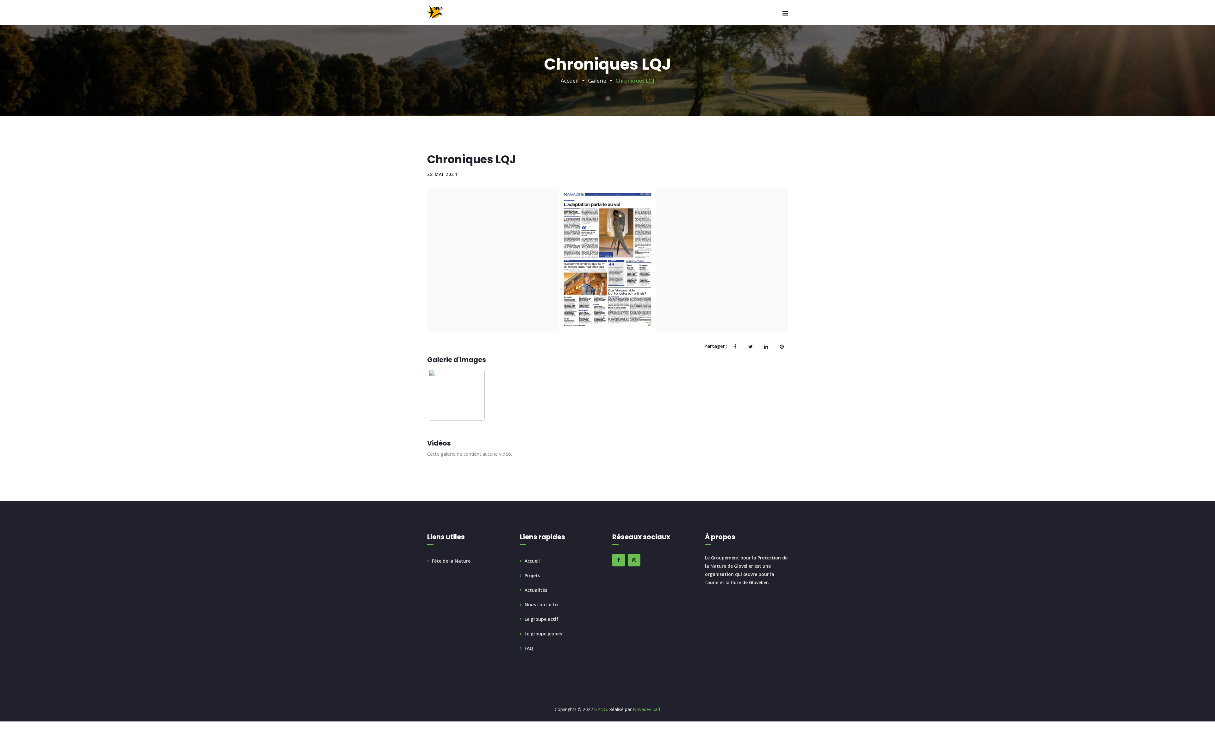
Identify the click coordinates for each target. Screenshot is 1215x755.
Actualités (536, 590)
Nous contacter (542, 605)
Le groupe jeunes (543, 634)
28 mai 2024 (442, 174)
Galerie (597, 80)
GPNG (600, 709)
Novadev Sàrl (646, 709)
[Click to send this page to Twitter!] (750, 346)
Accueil (570, 80)
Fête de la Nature (451, 561)
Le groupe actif (541, 619)
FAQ (529, 648)
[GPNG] (435, 12)
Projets (532, 575)
